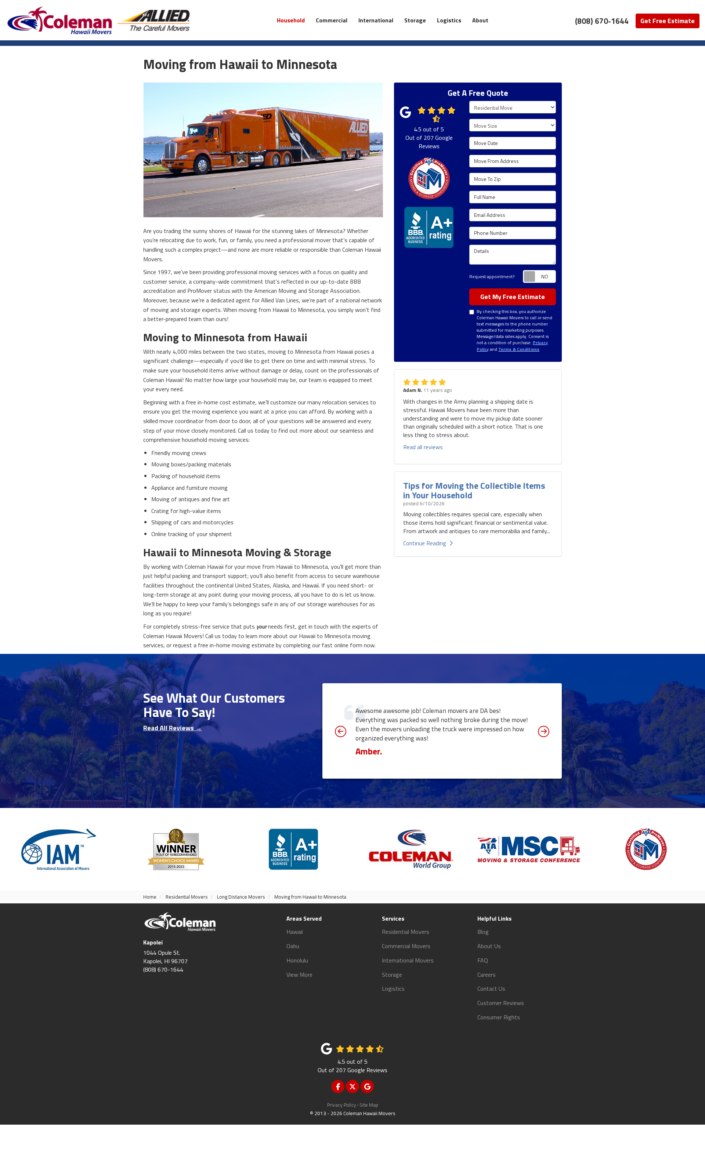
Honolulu (297, 960)
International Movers (408, 960)
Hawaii (294, 931)
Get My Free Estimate (512, 297)
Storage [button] (415, 20)
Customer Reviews (500, 1002)
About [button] (480, 20)
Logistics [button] (449, 20)
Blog (483, 931)
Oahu (292, 946)
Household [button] (291, 20)
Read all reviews (423, 447)
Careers (486, 974)
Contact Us (491, 988)
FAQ (482, 960)
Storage (392, 974)
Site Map (368, 1105)
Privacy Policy (341, 1105)
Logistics (393, 988)
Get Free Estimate (667, 21)
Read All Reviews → (172, 728)
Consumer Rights (498, 1017)
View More (299, 974)
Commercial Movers (406, 946)
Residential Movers (405, 931)
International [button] (375, 20)
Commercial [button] (331, 20)
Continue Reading (424, 543)
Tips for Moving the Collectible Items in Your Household (474, 490)
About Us (489, 946)
